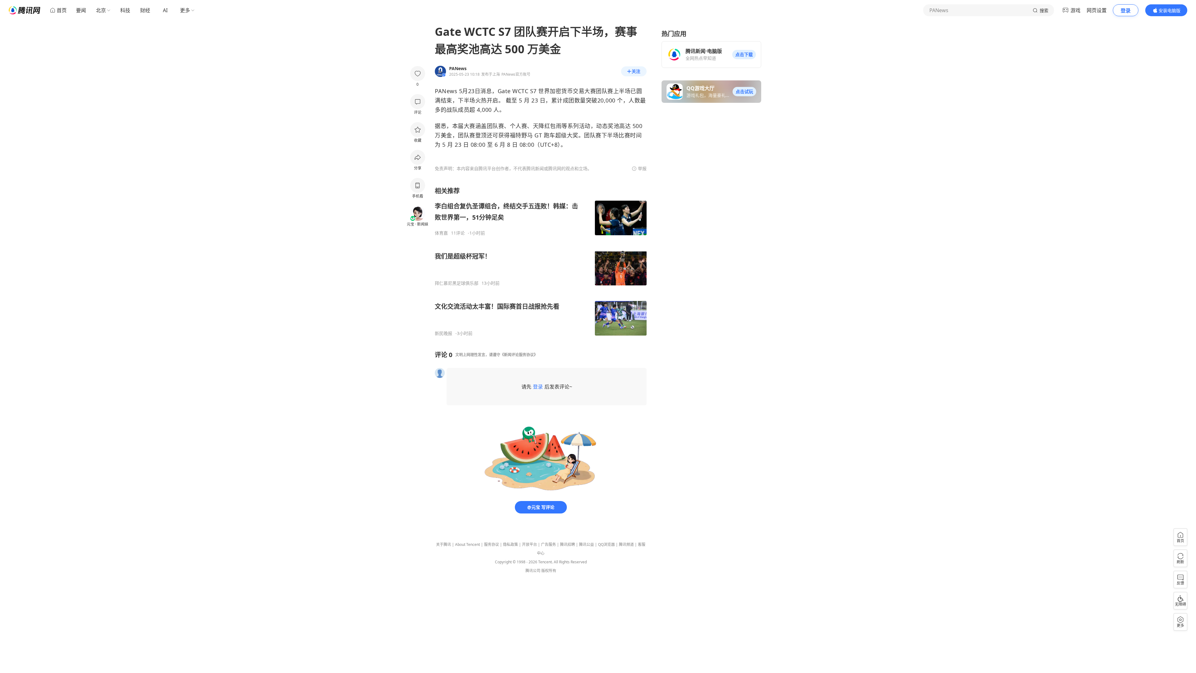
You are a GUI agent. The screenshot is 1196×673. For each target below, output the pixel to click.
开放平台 (529, 544)
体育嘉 (441, 233)
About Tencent (467, 544)
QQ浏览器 (606, 544)
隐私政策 (510, 544)
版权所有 (548, 570)
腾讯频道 (626, 544)
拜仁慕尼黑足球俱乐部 (456, 283)
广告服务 (548, 544)
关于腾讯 (443, 544)
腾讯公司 (532, 570)
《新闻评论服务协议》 (519, 354)
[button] (744, 54)
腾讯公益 (586, 544)
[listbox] (541, 261)
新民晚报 (443, 333)
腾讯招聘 (567, 544)
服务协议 (491, 544)
